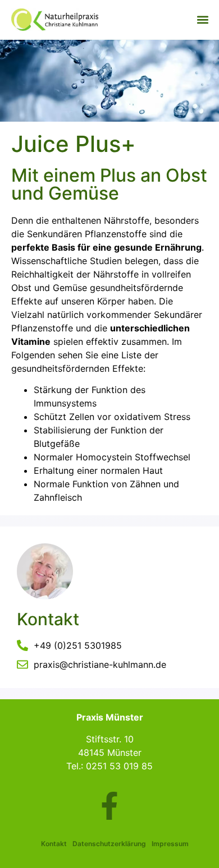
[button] (202, 19)
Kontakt (54, 843)
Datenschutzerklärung (109, 843)
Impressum (170, 843)
